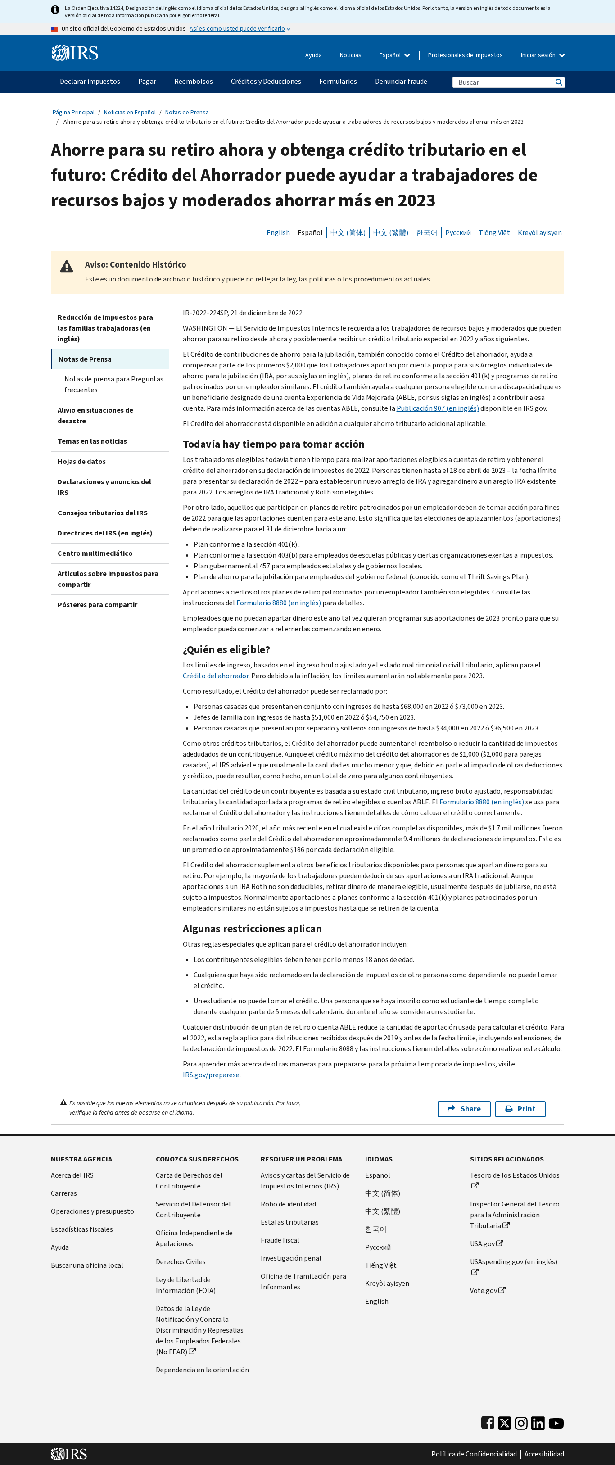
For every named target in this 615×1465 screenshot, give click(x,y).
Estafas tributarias (290, 1222)
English (278, 232)
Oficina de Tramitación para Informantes (303, 1281)
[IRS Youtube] (556, 1421)
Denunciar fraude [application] (401, 81)
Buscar (558, 82)
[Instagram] (521, 1421)
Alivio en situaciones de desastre (95, 415)
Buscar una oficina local (87, 1265)
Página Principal (74, 112)
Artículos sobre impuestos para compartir (108, 579)
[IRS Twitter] (504, 1421)
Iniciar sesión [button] (539, 55)
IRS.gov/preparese (211, 1074)
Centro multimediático (95, 553)
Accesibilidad (544, 1454)
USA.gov (482, 1243)
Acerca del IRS (72, 1175)
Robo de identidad (288, 1204)
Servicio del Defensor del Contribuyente (193, 1209)
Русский (458, 232)
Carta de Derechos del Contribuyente (189, 1180)
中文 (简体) (348, 232)
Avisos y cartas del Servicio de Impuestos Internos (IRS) (305, 1180)
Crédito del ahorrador (216, 675)
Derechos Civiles (181, 1261)
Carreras (64, 1193)
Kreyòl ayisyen (540, 232)
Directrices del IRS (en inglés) (105, 533)
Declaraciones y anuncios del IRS (104, 487)
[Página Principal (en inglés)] (75, 49)
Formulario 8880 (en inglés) (278, 603)
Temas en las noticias (92, 441)
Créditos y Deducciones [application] (266, 81)
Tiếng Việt (494, 232)
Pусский (378, 1247)
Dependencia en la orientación (202, 1369)
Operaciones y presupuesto (92, 1211)
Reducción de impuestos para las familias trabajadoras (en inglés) (105, 328)
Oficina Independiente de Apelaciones (194, 1238)
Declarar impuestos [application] (90, 81)
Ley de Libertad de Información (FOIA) (186, 1285)
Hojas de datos (82, 461)
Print (527, 1109)
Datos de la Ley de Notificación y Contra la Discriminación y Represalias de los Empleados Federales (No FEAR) (200, 1330)
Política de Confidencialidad (474, 1454)
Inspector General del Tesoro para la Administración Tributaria (515, 1214)
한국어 (427, 232)
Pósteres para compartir (97, 604)
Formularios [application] (338, 81)
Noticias (351, 55)
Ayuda (313, 55)
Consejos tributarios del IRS (103, 512)
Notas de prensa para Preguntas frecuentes (113, 384)
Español (391, 55)
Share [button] (471, 1109)
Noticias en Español (130, 112)
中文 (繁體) (390, 232)
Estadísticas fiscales (82, 1229)
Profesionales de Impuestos (465, 55)
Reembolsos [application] (193, 81)
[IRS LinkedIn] (538, 1421)
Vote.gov (483, 1290)
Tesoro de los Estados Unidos (515, 1175)
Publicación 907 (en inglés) (438, 408)
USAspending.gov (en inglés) (513, 1261)
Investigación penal (291, 1258)
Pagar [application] (147, 81)
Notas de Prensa (187, 112)
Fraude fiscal (280, 1240)
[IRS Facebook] (487, 1421)
